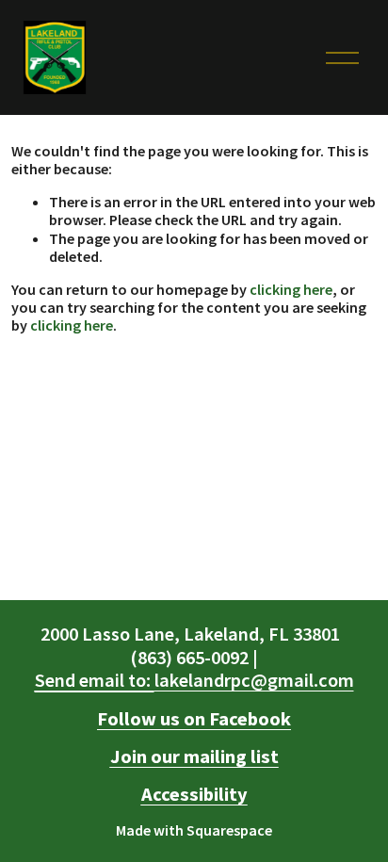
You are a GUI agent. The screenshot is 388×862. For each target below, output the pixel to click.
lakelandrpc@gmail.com (194, 680)
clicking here (291, 289)
